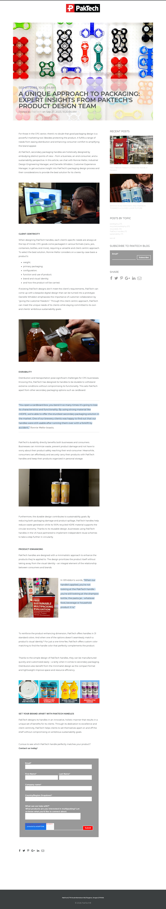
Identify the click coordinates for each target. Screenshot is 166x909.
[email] (43, 851)
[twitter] (25, 851)
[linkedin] (39, 851)
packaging (116, 224)
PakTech (37, 111)
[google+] (33, 851)
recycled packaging (120, 226)
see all (112, 238)
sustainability (116, 234)
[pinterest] (29, 851)
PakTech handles (118, 231)
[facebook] (20, 851)
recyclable (116, 229)
